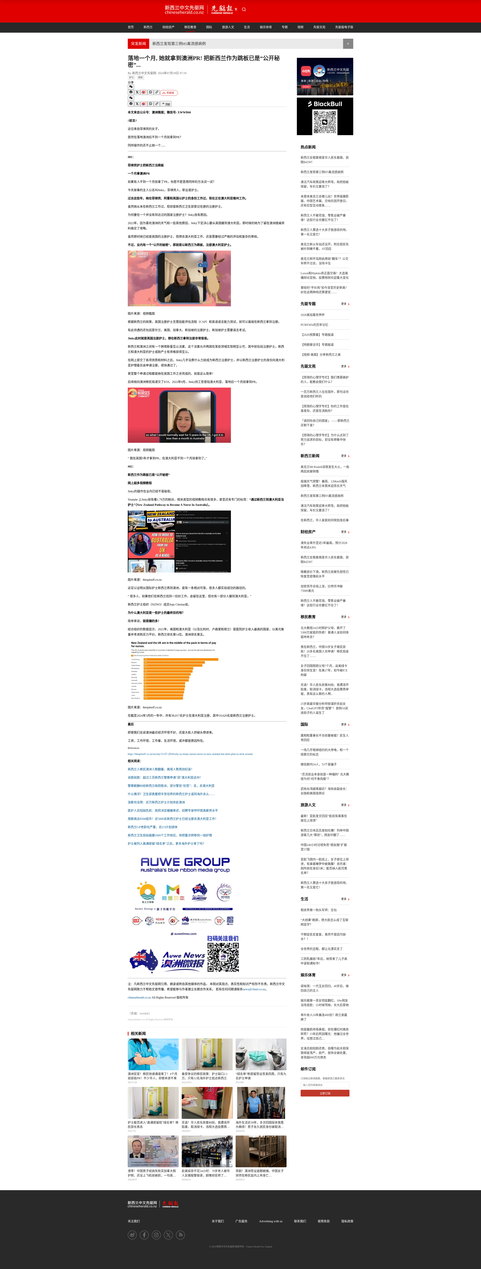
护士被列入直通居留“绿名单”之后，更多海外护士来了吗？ (167, 843)
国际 (209, 27)
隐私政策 (347, 1221)
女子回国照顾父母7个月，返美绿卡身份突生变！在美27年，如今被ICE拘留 (324, 670)
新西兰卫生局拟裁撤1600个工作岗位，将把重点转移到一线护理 (170, 835)
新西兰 (148, 27)
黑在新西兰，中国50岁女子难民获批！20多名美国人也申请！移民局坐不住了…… (325, 651)
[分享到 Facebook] (131, 92)
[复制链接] (157, 92)
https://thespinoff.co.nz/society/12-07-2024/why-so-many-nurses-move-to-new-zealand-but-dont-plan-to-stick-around (190, 754)
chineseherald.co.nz (139, 997)
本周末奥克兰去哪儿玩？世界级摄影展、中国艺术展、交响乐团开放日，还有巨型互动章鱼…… (325, 201)
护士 (131, 77)
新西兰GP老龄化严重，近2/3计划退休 (153, 827)
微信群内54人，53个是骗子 (319, 764)
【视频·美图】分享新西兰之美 (321, 354)
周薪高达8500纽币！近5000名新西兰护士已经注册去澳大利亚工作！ (173, 818)
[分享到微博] (143, 92)
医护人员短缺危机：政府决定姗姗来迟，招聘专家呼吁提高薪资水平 (173, 810)
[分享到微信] (131, 87)
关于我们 (218, 1221)
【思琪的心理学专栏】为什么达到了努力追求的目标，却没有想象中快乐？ (325, 440)
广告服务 (241, 1221)
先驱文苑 (319, 27)
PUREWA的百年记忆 (314, 324)
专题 (285, 27)
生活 (247, 27)
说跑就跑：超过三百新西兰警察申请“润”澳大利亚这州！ (165, 777)
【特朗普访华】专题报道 (317, 344)
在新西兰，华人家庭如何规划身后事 (325, 520)
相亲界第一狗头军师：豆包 (319, 910)
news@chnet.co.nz (254, 989)
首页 (131, 27)
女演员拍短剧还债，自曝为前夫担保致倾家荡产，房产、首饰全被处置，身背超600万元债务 (325, 1053)
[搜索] (243, 9)
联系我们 (300, 1221)
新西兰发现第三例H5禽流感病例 (179, 44)
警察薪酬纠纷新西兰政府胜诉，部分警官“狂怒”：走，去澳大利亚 (171, 785)
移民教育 (190, 27)
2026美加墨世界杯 (313, 314)
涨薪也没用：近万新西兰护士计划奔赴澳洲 (156, 802)
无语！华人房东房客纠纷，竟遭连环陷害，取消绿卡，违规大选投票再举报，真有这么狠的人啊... (325, 689)
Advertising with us (270, 1221)
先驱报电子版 (344, 27)
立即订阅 (325, 1093)
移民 (140, 77)
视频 (300, 27)
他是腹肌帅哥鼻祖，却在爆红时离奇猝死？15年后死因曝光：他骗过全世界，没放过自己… (325, 1034)
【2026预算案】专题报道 (317, 334)
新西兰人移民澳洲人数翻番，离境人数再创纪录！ (161, 769)
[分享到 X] (137, 92)
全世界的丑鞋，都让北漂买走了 (322, 948)
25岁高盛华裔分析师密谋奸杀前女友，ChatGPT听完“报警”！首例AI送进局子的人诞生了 (324, 708)
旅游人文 (228, 27)
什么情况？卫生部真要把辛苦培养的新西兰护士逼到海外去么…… (171, 794)
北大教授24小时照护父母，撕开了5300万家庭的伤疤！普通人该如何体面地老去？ (325, 632)
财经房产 (169, 27)
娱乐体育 (266, 27)
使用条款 (324, 1221)
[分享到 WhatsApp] (150, 92)
